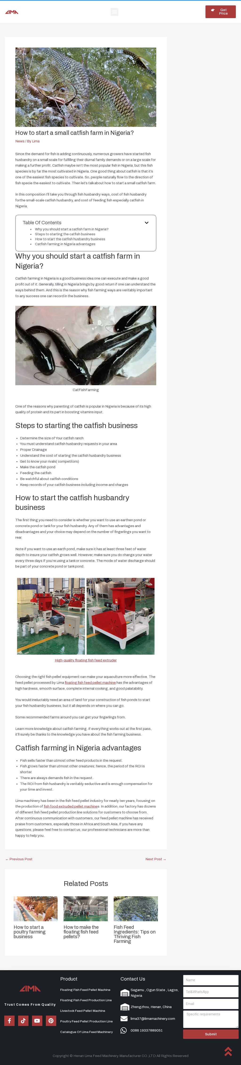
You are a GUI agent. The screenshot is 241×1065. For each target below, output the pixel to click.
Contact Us (132, 978)
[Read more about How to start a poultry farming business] (36, 908)
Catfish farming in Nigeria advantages (65, 244)
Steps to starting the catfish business (65, 234)
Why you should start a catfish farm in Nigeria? (71, 229)
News (19, 141)
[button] (114, 12)
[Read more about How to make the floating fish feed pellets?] (86, 908)
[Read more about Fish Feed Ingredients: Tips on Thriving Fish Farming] (136, 908)
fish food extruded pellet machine (70, 806)
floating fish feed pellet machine (90, 683)
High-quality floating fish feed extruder (86, 660)
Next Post (155, 859)
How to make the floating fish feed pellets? (81, 932)
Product (68, 978)
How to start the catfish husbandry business (70, 239)
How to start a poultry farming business (29, 932)
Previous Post (18, 859)
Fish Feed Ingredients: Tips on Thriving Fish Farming (135, 934)
